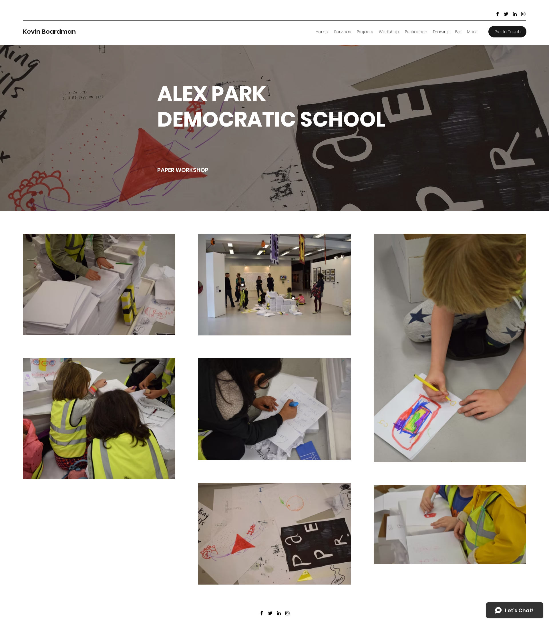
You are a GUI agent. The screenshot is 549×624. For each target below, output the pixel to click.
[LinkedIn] (515, 14)
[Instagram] (523, 14)
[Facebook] (497, 14)
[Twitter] (506, 14)
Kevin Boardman (49, 31)
